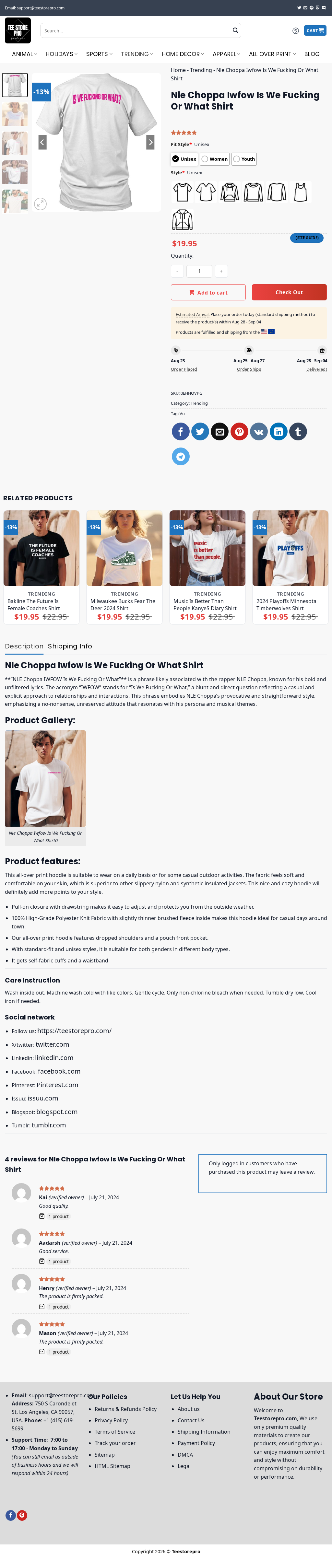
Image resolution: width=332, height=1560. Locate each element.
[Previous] (43, 142)
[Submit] (235, 30)
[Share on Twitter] (200, 431)
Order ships (249, 369)
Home (178, 70)
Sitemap (105, 1454)
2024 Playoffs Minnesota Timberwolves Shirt (286, 605)
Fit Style (181, 144)
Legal (184, 1466)
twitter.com (52, 1044)
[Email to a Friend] (220, 431)
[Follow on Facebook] (11, 1515)
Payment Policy (196, 1443)
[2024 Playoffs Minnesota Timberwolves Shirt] (290, 548)
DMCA (185, 1454)
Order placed (184, 369)
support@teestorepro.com (62, 1395)
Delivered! (316, 369)
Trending (135, 54)
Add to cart (212, 292)
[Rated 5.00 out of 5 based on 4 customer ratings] (249, 132)
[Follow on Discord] (324, 8)
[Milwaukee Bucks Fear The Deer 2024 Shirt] (124, 548)
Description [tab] (24, 646)
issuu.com (43, 1098)
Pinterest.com (57, 1084)
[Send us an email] (305, 8)
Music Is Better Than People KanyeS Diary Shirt (205, 605)
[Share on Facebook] (181, 431)
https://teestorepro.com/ (74, 1030)
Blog (312, 54)
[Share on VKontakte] (259, 431)
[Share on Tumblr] (298, 431)
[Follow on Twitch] (318, 8)
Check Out (289, 292)
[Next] (150, 142)
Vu (182, 413)
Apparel (224, 54)
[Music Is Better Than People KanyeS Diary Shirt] (207, 548)
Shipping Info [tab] (70, 646)
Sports (97, 54)
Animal (22, 54)
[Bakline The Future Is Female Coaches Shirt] (41, 548)
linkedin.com (54, 1057)
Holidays (59, 54)
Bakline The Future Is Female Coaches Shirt (33, 605)
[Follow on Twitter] (299, 8)
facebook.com (59, 1071)
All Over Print (270, 54)
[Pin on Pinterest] (239, 431)
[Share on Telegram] (181, 456)
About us (189, 1409)
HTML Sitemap (112, 1466)
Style (178, 172)
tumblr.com (49, 1125)
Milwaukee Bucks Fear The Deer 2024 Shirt (122, 605)
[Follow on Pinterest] (312, 8)
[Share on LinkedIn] (279, 431)
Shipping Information (204, 1431)
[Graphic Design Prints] (18, 30)
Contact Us (191, 1420)
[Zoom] (40, 204)
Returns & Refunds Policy (126, 1409)
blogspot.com (57, 1111)
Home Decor (181, 54)
